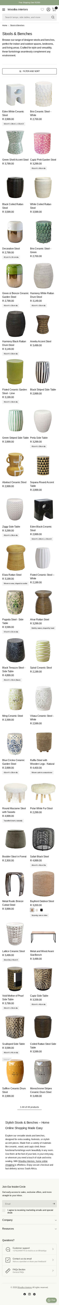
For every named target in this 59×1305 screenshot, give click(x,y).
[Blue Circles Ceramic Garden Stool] (15, 742)
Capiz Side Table (39, 995)
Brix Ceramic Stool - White (40, 113)
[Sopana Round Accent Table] (43, 464)
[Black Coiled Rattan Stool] (15, 186)
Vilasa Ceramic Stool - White (42, 718)
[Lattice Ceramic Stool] (15, 933)
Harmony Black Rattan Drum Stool (14, 343)
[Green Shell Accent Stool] (15, 142)
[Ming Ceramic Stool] (15, 698)
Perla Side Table (39, 437)
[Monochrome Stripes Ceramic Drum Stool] (43, 1071)
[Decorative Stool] (15, 231)
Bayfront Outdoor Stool (42, 901)
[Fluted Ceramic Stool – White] (43, 557)
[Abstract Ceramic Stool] (15, 464)
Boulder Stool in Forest (14, 856)
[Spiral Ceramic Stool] (43, 650)
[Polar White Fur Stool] (43, 791)
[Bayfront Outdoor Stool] (43, 883)
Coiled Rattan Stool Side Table (43, 1046)
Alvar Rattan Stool (39, 619)
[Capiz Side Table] (43, 978)
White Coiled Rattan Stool (40, 206)
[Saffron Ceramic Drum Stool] (15, 1071)
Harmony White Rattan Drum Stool (42, 295)
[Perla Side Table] (43, 420)
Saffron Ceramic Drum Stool (14, 1090)
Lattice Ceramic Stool (13, 951)
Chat (53, 1300)
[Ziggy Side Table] (15, 509)
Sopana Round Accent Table (42, 484)
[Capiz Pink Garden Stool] (43, 142)
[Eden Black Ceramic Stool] (43, 509)
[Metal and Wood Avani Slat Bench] (43, 933)
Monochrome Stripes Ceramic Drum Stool (41, 1090)
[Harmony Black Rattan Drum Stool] (15, 324)
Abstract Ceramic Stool (14, 482)
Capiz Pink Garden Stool (43, 159)
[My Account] (48, 9)
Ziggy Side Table (11, 526)
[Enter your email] (54, 1203)
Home (4, 25)
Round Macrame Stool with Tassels (14, 810)
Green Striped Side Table (15, 437)
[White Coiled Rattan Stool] (43, 186)
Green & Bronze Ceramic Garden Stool (15, 295)
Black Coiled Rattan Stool (12, 206)
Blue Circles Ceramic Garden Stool (13, 762)
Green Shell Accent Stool (15, 159)
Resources (8, 1228)
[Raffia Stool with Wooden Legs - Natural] (43, 742)
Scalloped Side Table (13, 1044)
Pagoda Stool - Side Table (12, 621)
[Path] (32, 910)
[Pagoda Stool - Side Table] (15, 602)
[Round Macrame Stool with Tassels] (15, 791)
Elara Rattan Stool (11, 575)
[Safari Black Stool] (43, 839)
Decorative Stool (11, 248)
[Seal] (41, 910)
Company (7, 1220)
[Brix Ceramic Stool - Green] (43, 231)
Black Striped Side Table (43, 389)
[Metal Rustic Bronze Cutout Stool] (15, 883)
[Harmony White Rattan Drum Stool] (43, 275)
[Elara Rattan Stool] (15, 557)
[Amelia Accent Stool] (43, 324)
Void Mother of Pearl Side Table (13, 997)
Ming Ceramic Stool (12, 716)
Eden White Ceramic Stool (13, 113)
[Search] (53, 17)
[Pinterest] (34, 1294)
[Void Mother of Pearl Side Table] (15, 978)
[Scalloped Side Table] (15, 1026)
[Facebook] (24, 1294)
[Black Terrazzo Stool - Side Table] (15, 650)
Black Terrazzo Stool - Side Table (13, 669)
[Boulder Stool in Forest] (15, 839)
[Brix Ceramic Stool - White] (43, 94)
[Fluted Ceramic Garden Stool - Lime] (15, 372)
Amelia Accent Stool (40, 341)
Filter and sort (31, 71)
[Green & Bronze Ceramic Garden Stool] (15, 275)
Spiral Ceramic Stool (41, 667)
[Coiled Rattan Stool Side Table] (43, 1026)
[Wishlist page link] (42, 9)
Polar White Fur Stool (41, 808)
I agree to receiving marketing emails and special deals (30, 1211)
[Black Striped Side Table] (43, 372)
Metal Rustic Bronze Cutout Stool (12, 903)
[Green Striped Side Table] (15, 420)
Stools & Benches (17, 25)
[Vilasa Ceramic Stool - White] (43, 698)
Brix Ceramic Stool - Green (40, 250)
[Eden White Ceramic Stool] (15, 94)
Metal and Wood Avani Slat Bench (42, 953)
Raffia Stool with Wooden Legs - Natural (42, 762)
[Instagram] (29, 1294)
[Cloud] (37, 910)
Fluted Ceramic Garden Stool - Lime (14, 391)
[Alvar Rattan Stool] (43, 602)
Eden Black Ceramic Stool (41, 528)
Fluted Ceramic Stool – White (42, 577)
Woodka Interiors (18, 9)
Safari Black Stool (39, 856)
